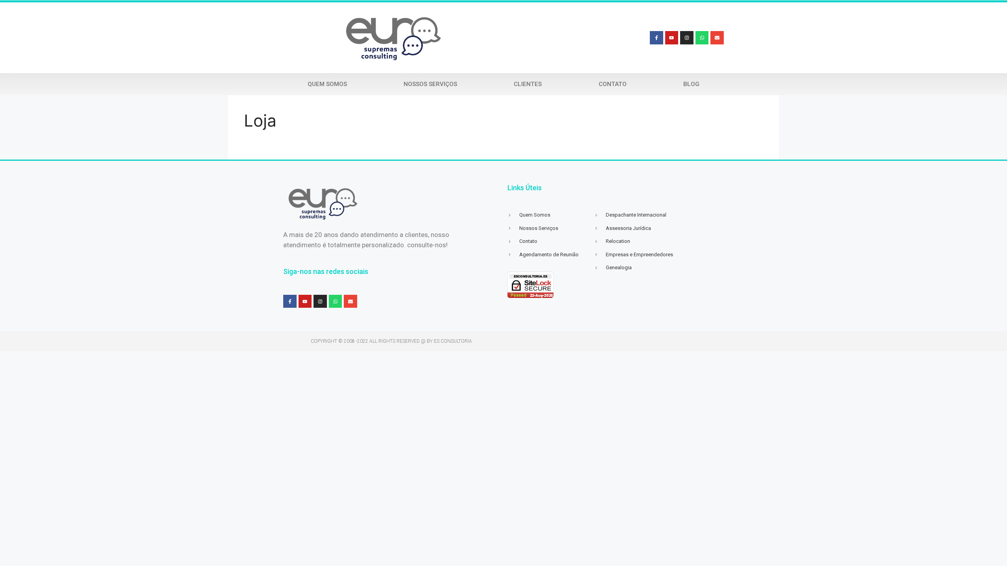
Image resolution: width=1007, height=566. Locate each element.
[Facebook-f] (656, 37)
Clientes (528, 84)
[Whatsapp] (702, 37)
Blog (691, 84)
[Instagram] (686, 37)
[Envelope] (717, 37)
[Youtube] (672, 37)
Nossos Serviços (430, 84)
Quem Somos (327, 84)
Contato (613, 84)
